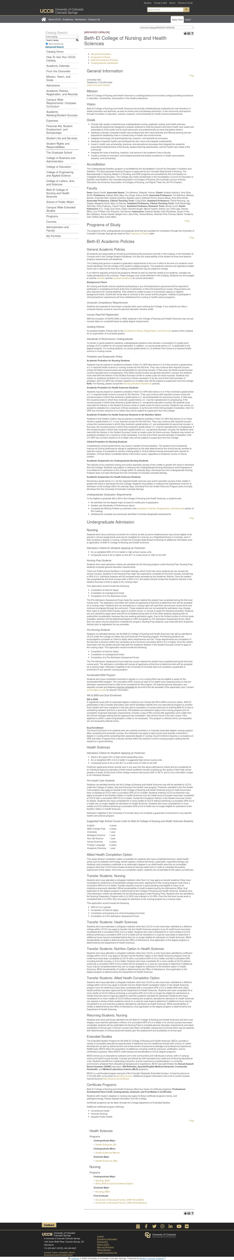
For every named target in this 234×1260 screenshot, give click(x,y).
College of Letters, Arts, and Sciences (60, 182)
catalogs (75, 1258)
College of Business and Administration (60, 159)
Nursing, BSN (102, 1180)
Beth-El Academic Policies (104, 60)
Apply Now (177, 19)
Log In (188, 19)
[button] (186, 9)
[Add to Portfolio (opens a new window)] (185, 33)
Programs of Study (100, 57)
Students (147, 2)
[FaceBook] (146, 1227)
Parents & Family (185, 2)
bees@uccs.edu (124, 1075)
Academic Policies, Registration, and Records (62, 92)
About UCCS (54, 19)
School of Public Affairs (60, 202)
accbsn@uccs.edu (96, 689)
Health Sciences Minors (107, 1152)
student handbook (122, 278)
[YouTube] (178, 1227)
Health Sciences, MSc (106, 1160)
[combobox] (167, 27)
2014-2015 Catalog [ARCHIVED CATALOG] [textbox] (157, 27)
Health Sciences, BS (105, 1144)
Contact (100, 1236)
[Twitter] (154, 1227)
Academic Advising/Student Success (61, 113)
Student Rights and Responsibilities (57, 145)
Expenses (52, 120)
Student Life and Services (61, 138)
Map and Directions (105, 1247)
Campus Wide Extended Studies (60, 209)
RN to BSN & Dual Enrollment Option (114, 1183)
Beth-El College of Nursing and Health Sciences (57, 193)
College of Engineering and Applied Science (59, 173)
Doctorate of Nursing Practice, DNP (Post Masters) (121, 1202)
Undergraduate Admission (104, 63)
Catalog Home (55, 51)
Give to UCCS (103, 1244)
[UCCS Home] (78, 10)
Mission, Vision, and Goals (58, 78)
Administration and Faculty (57, 228)
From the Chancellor (58, 71)
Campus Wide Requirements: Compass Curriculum (61, 103)
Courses (51, 222)
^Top (191, 75)
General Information (101, 54)
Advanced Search (54, 46)
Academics (68, 19)
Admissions (80, 19)
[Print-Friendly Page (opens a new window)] (188, 33)
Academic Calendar (58, 66)
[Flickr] (186, 1227)
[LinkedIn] (170, 1227)
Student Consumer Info (107, 1252)
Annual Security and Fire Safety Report (58, 1255)
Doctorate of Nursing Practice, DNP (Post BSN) (119, 1199)
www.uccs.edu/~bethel (98, 85)
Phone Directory (104, 1249)
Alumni (172, 2)
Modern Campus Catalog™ (152, 1258)
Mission (72, 1252)
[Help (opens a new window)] (192, 33)
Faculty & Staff (160, 2)
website (101, 278)
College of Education (58, 167)
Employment (102, 1241)
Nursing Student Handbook (137, 383)
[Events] (138, 1227)
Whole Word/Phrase (56, 44)
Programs (52, 216)
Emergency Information (107, 1239)
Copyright (47, 1252)
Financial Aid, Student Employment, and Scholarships (59, 129)
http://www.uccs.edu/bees (116, 1078)
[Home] (44, 19)
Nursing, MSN (102, 1191)
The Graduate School (59, 152)
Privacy (55, 1252)
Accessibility (63, 1252)
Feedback (49, 1224)
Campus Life (94, 19)
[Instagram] (162, 1227)
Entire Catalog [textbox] (51, 36)
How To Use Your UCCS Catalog (60, 58)
